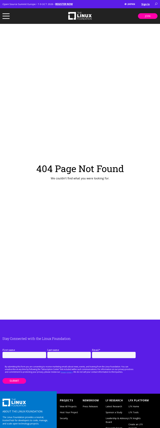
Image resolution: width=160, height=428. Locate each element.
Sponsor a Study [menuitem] (114, 412)
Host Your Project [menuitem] (69, 412)
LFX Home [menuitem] (133, 406)
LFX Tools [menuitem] (133, 412)
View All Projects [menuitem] (68, 406)
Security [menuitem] (64, 418)
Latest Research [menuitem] (114, 406)
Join (147, 16)
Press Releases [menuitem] (90, 406)
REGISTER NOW (64, 4)
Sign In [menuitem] (145, 4)
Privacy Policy (66, 372)
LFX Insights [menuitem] (134, 418)
